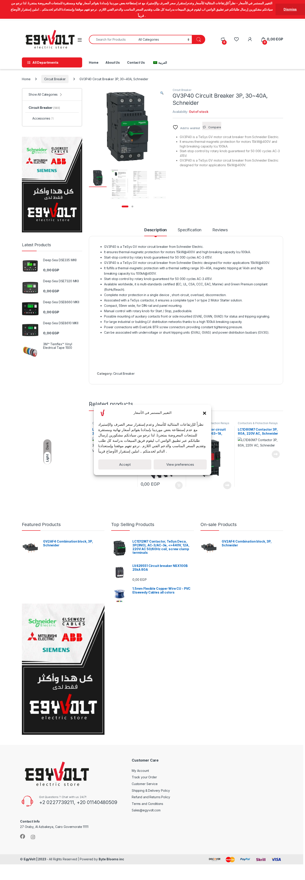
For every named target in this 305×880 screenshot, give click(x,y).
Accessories (43, 118)
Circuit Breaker (55, 79)
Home (93, 62)
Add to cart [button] (179, 485)
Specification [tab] (189, 230)
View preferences (180, 464)
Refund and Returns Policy (151, 797)
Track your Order (144, 777)
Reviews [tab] (220, 230)
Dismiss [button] (290, 9)
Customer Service (145, 784)
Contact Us (136, 62)
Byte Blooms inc (111, 859)
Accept (125, 464)
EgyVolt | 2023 (35, 859)
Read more (227, 485)
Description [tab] (155, 230)
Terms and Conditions (147, 804)
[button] (204, 413)
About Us (112, 62)
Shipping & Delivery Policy (151, 790)
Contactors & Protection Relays (258, 423)
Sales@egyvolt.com (146, 810)
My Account (140, 771)
